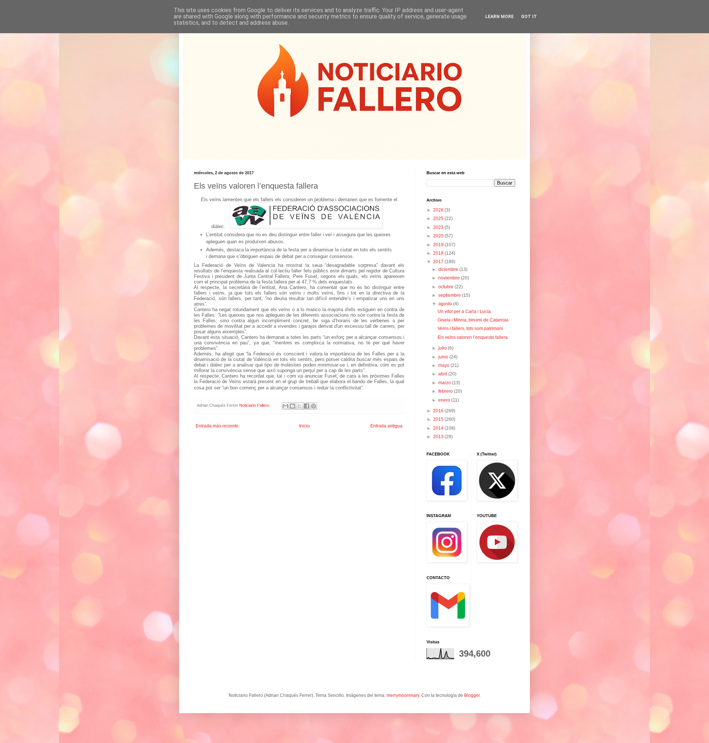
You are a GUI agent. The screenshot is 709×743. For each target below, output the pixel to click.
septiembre (450, 295)
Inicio (304, 426)
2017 (439, 261)
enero (444, 400)
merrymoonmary (403, 695)
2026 (439, 210)
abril (443, 373)
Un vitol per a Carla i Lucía (464, 311)
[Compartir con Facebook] (306, 406)
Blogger (472, 695)
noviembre (449, 278)
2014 (439, 428)
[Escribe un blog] (292, 406)
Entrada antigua (386, 426)
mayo (444, 365)
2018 (439, 253)
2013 (439, 436)
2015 (439, 419)
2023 (439, 227)
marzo (445, 382)
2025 (439, 218)
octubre (446, 286)
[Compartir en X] (299, 406)
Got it (529, 16)
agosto (445, 303)
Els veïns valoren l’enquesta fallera (473, 337)
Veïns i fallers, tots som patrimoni (470, 328)
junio (443, 357)
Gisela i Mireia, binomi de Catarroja (473, 320)
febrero (446, 391)
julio (443, 348)
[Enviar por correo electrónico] (285, 406)
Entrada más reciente (217, 426)
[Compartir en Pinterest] (313, 406)
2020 (439, 235)
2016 (439, 410)
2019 (439, 244)
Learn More (499, 16)
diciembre (448, 269)
